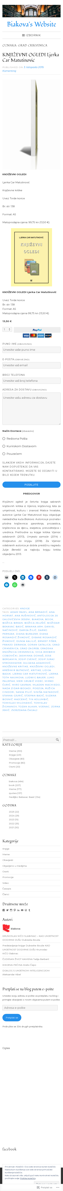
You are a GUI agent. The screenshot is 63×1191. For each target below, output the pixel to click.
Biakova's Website (31, 24)
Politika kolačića (28, 1178)
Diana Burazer (27, 634)
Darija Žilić (28, 630)
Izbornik (33, 35)
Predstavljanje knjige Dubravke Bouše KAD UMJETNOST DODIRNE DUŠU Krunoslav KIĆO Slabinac (26, 949)
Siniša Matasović (46, 692)
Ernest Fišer (47, 641)
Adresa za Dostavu (24, 389)
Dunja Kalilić (26, 641)
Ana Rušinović (25, 615)
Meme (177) (15, 789)
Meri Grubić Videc (29, 681)
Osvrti (5, 871)
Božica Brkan (12, 623)
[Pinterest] (14, 910)
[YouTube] (22, 910)
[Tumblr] (29, 910)
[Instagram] (11, 910)
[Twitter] (7, 910)
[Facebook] (3, 910)
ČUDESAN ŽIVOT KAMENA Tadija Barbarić (25, 959)
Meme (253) (15, 751)
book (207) (15, 785)
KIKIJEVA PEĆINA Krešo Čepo (19, 965)
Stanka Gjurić (12, 695)
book (49, 619)
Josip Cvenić (27, 659)
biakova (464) (16, 781)
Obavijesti (7, 860)
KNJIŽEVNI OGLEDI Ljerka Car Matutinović (30, 58)
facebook (9, 1149)
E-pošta (16, 359)
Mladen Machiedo (46, 684)
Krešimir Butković (15, 670)
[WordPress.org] (26, 910)
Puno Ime (17, 343)
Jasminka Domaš (31, 655)
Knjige (25, 608)
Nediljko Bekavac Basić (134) (24, 797)
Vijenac (44, 706)
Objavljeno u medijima (14, 866)
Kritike (36, 670)
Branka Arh (34, 626)
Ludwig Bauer (35, 677)
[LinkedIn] (18, 910)
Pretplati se (12, 1017)
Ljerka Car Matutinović (29, 673)
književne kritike (15, 666)
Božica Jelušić (35, 623)
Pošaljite (31, 484)
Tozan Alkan (27, 706)
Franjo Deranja (14, 644)
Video (5, 883)
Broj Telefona (13, 374)
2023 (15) (13, 819)
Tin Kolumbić (38, 699)
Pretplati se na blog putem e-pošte (28, 989)
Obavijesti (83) (16, 758)
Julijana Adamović (37, 663)
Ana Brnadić (38, 612)
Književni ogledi (42, 666)
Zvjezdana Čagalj (24, 710)
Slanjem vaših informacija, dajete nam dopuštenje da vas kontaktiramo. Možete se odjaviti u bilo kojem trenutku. (29, 468)
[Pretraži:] (31, 740)
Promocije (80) (17, 762)
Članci (5, 894)
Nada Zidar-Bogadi (16, 688)
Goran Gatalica (39, 644)
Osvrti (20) (14, 766)
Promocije (8, 877)
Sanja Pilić (24, 692)
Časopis (6, 888)
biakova (38, 619)
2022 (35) (14, 823)
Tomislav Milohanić (17, 703)
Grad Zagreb (29, 648)
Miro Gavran (21, 684)
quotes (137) (15, 793)
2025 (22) (14, 811)
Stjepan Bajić (34, 695)
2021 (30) (14, 827)
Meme (6, 854)
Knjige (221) (15, 755)
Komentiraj (9, 70)
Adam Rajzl (18, 612)
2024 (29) (14, 815)
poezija (38, 688)
